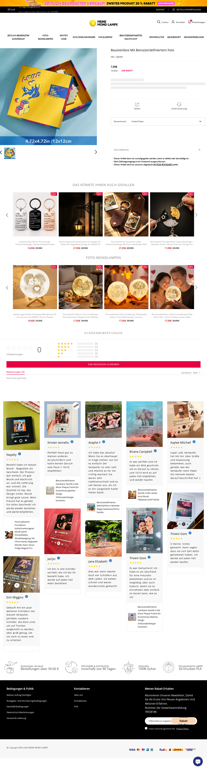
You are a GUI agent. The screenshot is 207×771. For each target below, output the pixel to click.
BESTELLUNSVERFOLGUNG (186, 9)
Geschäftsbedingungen (18, 706)
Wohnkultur (156, 37)
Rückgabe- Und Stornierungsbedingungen (27, 700)
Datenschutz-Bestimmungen (20, 712)
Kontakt (160, 9)
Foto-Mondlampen (45, 37)
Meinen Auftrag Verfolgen (19, 695)
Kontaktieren (80, 700)
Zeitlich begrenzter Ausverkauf (18, 37)
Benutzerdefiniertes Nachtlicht (131, 37)
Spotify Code (64, 37)
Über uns (78, 695)
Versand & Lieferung (16, 718)
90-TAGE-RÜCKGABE (162, 164)
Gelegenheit (174, 37)
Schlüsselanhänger (84, 37)
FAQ (76, 706)
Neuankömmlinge (194, 37)
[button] (7, 96)
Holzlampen (105, 37)
